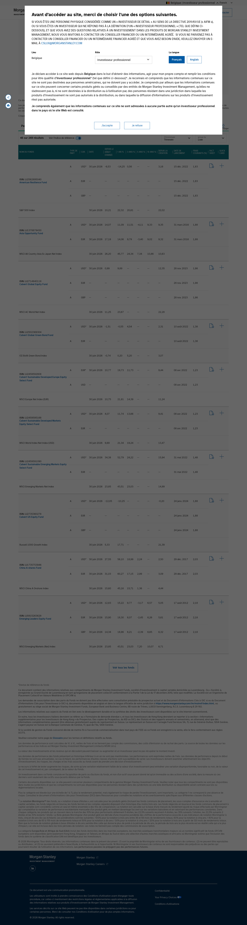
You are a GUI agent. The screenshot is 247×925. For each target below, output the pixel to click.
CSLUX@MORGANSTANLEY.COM (61, 43)
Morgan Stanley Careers (91, 864)
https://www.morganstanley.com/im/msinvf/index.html (185, 703)
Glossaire (58, 738)
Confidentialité (162, 890)
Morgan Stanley (86, 857)
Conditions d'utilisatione (167, 904)
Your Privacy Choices (166, 897)
